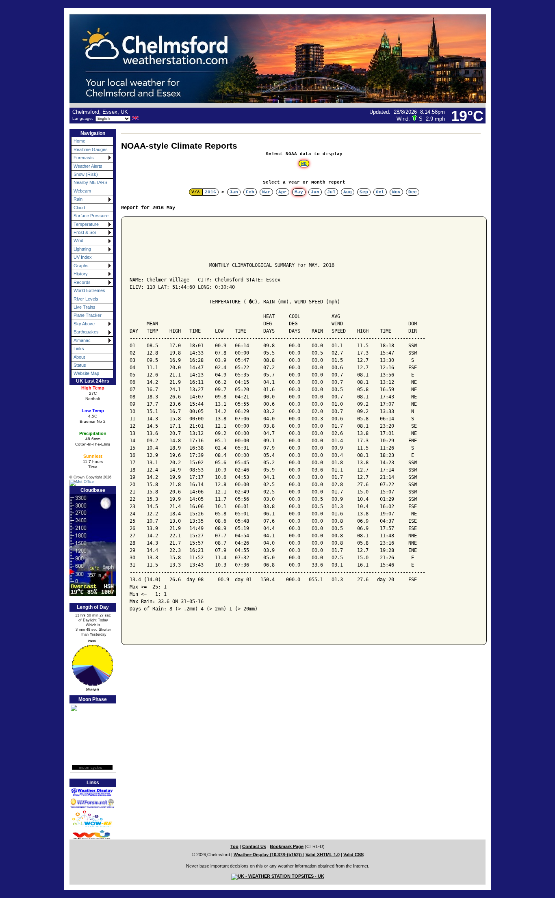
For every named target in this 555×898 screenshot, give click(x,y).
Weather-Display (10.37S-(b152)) (268, 854)
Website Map (86, 373)
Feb (250, 192)
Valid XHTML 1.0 (323, 854)
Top (234, 846)
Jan (234, 192)
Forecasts (84, 157)
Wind (78, 240)
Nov (396, 192)
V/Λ (195, 192)
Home (79, 140)
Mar (266, 192)
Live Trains (84, 307)
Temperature (86, 224)
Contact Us (254, 846)
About (79, 357)
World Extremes (89, 290)
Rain (78, 199)
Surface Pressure (91, 215)
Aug (347, 192)
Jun (315, 192)
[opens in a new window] (87, 482)
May (299, 192)
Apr (282, 192)
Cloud (79, 207)
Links (79, 348)
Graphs (81, 265)
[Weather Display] (87, 792)
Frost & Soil (85, 232)
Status (80, 365)
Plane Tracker (88, 315)
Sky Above (84, 323)
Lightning (82, 249)
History (81, 273)
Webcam (82, 190)
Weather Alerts (88, 166)
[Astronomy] (90, 665)
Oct (380, 192)
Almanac (82, 340)
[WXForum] (87, 803)
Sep (364, 192)
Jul (331, 192)
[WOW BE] (87, 818)
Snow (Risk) (86, 174)
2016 (210, 192)
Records (82, 282)
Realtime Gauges (91, 149)
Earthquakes (86, 331)
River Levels (86, 298)
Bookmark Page (287, 846)
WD (304, 163)
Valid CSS (353, 854)
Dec (412, 192)
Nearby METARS (90, 182)
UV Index (83, 257)
